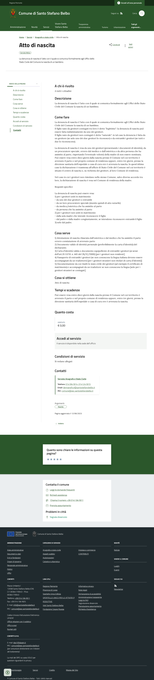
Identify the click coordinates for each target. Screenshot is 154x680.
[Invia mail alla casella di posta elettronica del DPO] (19, 642)
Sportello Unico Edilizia (52, 593)
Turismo (105, 27)
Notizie (117, 550)
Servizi (46, 27)
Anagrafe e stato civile (44, 37)
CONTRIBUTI (83, 553)
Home (21, 37)
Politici (9, 569)
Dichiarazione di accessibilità (89, 593)
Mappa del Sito (72, 670)
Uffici (9, 573)
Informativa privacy (86, 586)
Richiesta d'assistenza (87, 609)
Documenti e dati (14, 553)
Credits (52, 670)
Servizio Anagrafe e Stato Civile (72, 378)
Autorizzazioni (48, 557)
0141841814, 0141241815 (78, 384)
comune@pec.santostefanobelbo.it (77, 390)
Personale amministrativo (17, 565)
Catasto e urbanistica (51, 561)
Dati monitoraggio (14, 670)
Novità (34, 27)
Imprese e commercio (86, 550)
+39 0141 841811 (22, 598)
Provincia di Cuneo (50, 590)
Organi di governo (14, 561)
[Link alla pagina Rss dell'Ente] (115, 585)
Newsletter (118, 589)
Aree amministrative (15, 550)
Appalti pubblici (49, 553)
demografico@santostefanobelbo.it (79, 387)
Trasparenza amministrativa (84, 26)
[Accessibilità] (8, 672)
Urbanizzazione (119, 27)
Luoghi (116, 566)
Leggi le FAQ (83, 600)
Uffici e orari (12, 625)
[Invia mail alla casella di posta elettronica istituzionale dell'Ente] (24, 605)
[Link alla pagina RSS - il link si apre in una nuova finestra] (121, 13)
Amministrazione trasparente (90, 597)
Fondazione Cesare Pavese (53, 609)
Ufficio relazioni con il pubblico (19, 621)
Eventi (116, 569)
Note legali (82, 590)
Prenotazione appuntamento (89, 606)
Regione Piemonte (15, 3)
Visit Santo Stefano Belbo (53, 605)
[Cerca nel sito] (141, 13)
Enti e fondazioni (14, 557)
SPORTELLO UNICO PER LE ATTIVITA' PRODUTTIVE (58, 599)
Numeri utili (11, 629)
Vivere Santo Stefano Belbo (61, 25)
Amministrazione (18, 27)
